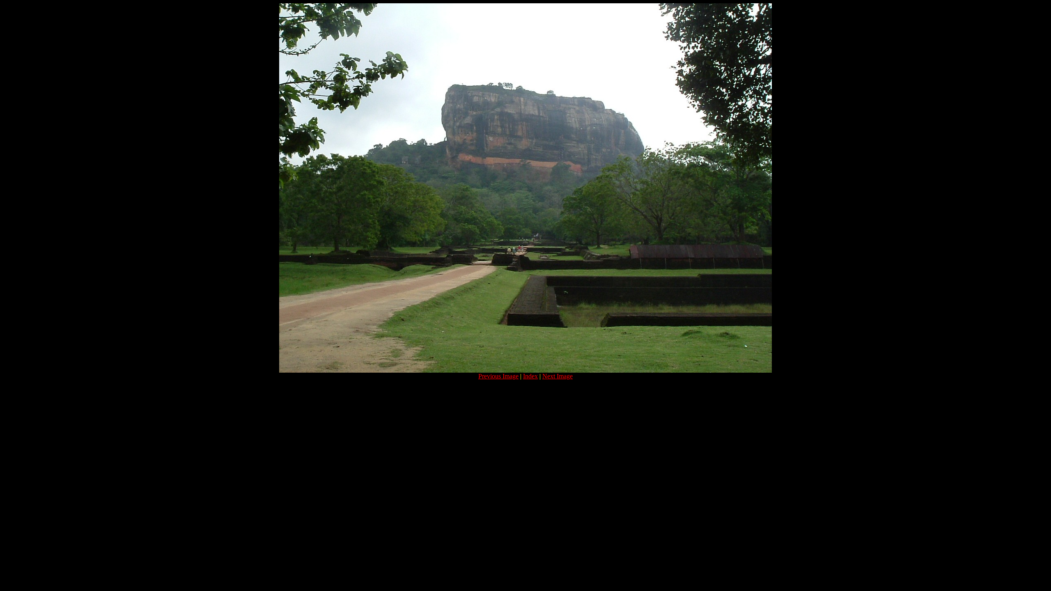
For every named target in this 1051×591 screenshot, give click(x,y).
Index (530, 376)
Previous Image (498, 376)
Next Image (557, 376)
